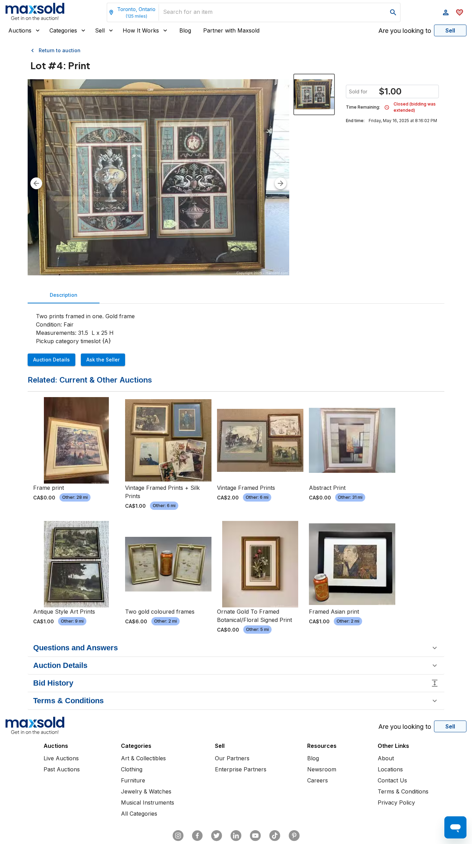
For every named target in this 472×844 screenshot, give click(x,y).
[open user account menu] (446, 12)
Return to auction (60, 50)
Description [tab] (63, 295)
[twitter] (216, 835)
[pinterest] (294, 835)
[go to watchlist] (459, 12)
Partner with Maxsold (231, 30)
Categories (63, 30)
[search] (393, 12)
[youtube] (255, 835)
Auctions (19, 30)
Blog (185, 30)
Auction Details (51, 360)
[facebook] (197, 835)
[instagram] (178, 835)
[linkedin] (236, 835)
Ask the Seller (103, 360)
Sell (100, 30)
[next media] (280, 183)
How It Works (141, 30)
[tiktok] (274, 835)
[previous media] (36, 183)
